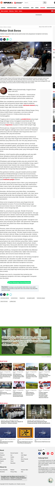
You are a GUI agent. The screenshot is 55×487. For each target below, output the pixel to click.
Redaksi (12, 469)
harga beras (9, 125)
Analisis (12, 457)
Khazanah (2, 455)
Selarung (11, 11)
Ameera (2, 453)
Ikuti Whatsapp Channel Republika (20, 282)
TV (0, 463)
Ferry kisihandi (5, 36)
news (36, 7)
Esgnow (2, 461)
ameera (3, 7)
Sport (22, 457)
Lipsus (20, 11)
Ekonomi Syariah (12, 7)
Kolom (16, 11)
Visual (12, 461)
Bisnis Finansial (24, 459)
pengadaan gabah (31, 298)
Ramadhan (13, 463)
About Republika (4, 469)
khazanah (26, 7)
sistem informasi (4, 301)
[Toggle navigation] (1, 2)
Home (1, 27)
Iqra (11, 455)
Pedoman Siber (24, 469)
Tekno (12, 459)
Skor (22, 453)
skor (20, 7)
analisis (42, 7)
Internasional (3, 459)
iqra (32, 7)
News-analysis (4, 11)
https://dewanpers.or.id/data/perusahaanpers (11, 479)
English (22, 461)
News (1, 457)
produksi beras (26, 119)
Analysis (9, 27)
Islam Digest (24, 455)
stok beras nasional (29, 105)
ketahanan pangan (9, 179)
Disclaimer (2, 471)
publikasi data (13, 301)
